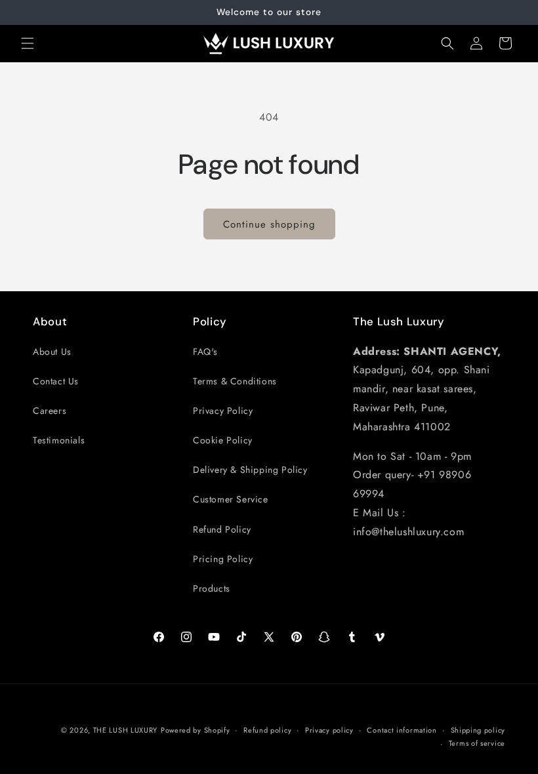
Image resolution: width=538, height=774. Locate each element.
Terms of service (477, 743)
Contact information (401, 730)
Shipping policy (478, 730)
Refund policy (267, 730)
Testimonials (59, 440)
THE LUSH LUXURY (125, 730)
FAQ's (205, 351)
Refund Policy (222, 529)
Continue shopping (269, 224)
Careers (49, 410)
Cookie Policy (223, 440)
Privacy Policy (223, 410)
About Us (52, 351)
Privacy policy (329, 730)
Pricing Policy (223, 558)
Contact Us (56, 381)
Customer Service (230, 499)
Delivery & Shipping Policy (250, 469)
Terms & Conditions (235, 381)
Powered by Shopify (195, 730)
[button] (27, 43)
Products (211, 588)
